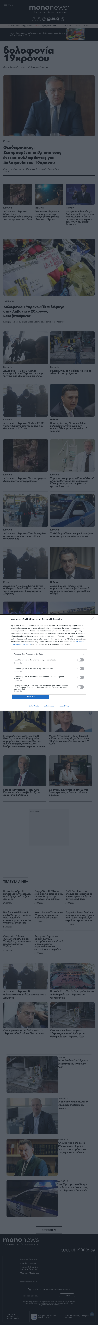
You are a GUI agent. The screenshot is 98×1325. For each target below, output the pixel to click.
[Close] (93, 619)
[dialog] (49, 662)
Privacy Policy (63, 706)
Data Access (49, 706)
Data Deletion (34, 706)
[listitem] (49, 654)
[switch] (80, 659)
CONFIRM (30, 697)
